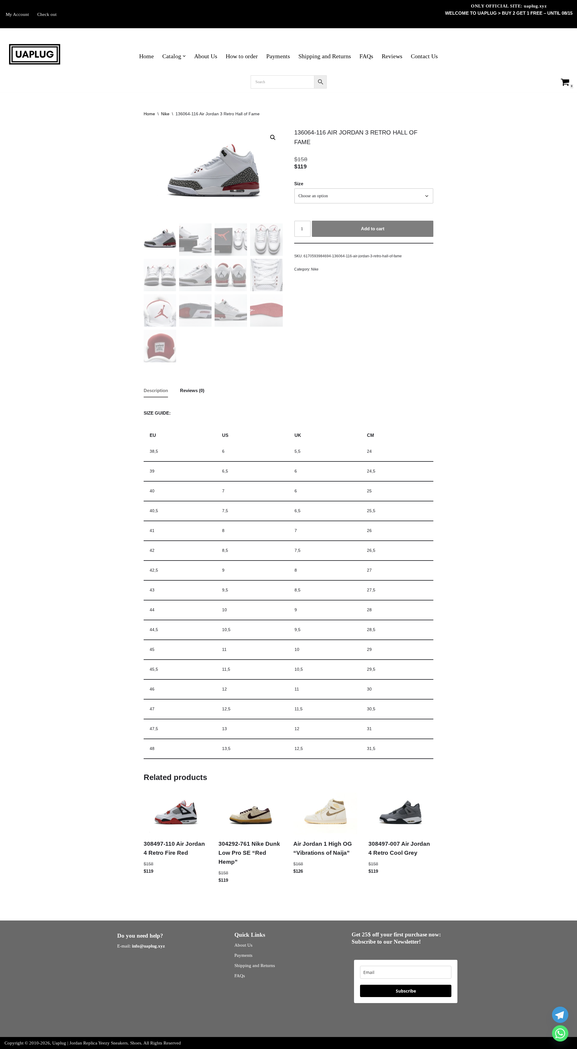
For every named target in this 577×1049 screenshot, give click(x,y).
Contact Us (424, 56)
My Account (17, 14)
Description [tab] (156, 390)
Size (298, 183)
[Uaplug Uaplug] (35, 54)
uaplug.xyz (535, 6)
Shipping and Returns (324, 56)
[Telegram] (560, 1015)
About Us (205, 56)
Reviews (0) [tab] (192, 390)
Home (146, 56)
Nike (165, 113)
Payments (278, 56)
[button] (184, 56)
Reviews (392, 56)
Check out (46, 14)
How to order (242, 56)
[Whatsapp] (560, 1033)
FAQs (366, 56)
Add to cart (372, 228)
